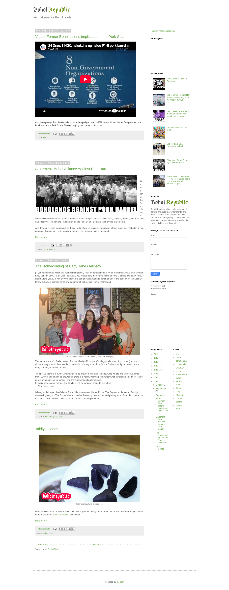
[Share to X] (66, 134)
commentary (181, 361)
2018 (156, 362)
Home (96, 544)
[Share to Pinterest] (73, 134)
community (181, 364)
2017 (156, 366)
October (160, 385)
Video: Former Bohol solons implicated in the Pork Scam (80, 37)
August (159, 395)
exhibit (179, 381)
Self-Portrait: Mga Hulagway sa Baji (175, 145)
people (45, 249)
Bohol (178, 357)
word (178, 409)
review (179, 405)
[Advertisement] (89, 153)
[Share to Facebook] (70, 134)
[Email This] (60, 134)
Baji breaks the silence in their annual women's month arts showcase (178, 113)
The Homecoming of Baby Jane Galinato (68, 266)
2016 (156, 370)
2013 (156, 381)
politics (45, 138)
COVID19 (180, 368)
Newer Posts (42, 544)
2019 (156, 358)
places (179, 398)
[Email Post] (55, 134)
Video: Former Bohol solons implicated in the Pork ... (162, 405)
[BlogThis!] (63, 134)
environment (181, 374)
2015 (156, 373)
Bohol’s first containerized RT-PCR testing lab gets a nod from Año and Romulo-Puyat (178, 180)
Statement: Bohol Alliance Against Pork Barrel (72, 169)
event (178, 378)
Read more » (41, 237)
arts (177, 354)
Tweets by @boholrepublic (163, 31)
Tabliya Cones (46, 429)
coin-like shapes (61, 514)
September (161, 389)
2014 (156, 377)
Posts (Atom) (53, 549)
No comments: (44, 134)
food (51, 533)
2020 (156, 354)
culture (45, 417)
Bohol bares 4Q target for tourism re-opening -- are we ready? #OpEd (178, 97)
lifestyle (52, 417)
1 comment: (43, 245)
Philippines (181, 395)
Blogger (120, 582)
